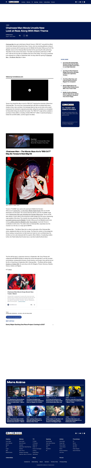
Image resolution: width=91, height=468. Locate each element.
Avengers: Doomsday (23, 452)
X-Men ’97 (35, 446)
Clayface (21, 448)
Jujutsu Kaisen (63, 446)
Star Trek (75, 446)
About (41, 461)
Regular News (29, 313)
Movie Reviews (22, 443)
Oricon (10, 269)
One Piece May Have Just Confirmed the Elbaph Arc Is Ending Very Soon (73, 420)
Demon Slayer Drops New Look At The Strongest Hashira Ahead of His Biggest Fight (54, 420)
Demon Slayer (62, 445)
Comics (23, 2)
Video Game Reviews (50, 443)
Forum (53, 2)
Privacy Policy (70, 123)
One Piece (62, 452)
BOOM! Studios (9, 452)
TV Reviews (35, 443)
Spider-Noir (35, 445)
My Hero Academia (63, 450)
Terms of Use (70, 122)
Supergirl (21, 445)
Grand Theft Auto (76, 450)
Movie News (21, 441)
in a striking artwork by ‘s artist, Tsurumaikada (22, 222)
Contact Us (27, 461)
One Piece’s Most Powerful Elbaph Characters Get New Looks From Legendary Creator (70, 73)
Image (7, 448)
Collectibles (47, 2)
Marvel (7, 445)
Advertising (35, 461)
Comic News (8, 441)
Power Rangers (76, 448)
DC (6, 446)
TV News (34, 441)
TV (32, 2)
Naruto (61, 448)
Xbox (47, 446)
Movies (28, 2)
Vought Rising (35, 452)
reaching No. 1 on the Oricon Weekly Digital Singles (27, 210)
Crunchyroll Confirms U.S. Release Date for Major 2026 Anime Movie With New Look (54, 401)
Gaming (36, 2)
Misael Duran (10, 34)
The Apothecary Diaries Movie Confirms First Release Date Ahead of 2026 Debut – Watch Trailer (15, 401)
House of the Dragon (37, 448)
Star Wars (75, 445)
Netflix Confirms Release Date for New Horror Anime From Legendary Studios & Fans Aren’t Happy (70, 94)
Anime (41, 2)
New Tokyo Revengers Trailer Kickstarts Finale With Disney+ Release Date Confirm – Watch (15, 420)
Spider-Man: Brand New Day (25, 446)
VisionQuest (35, 454)
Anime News (62, 441)
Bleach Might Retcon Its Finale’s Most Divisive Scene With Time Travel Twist (71, 87)
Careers (47, 461)
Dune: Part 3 (22, 450)
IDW (7, 450)
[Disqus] (29, 342)
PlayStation (48, 448)
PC (46, 450)
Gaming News (49, 441)
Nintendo (48, 445)
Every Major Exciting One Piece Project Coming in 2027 (25, 324)
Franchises (76, 439)
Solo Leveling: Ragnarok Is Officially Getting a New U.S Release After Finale (34, 420)
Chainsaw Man (10, 44)
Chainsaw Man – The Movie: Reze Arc (18, 313)
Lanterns (34, 450)
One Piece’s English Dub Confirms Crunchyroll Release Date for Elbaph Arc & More (35, 401)
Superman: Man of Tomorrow (25, 454)
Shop (34, 457)
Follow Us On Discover (13, 317)
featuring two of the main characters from (26, 214)
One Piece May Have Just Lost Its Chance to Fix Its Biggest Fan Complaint (70, 80)
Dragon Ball (62, 443)
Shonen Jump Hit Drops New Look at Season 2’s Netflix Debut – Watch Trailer (75, 401)
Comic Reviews (9, 443)
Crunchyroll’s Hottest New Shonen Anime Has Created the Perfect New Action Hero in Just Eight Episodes (71, 65)
